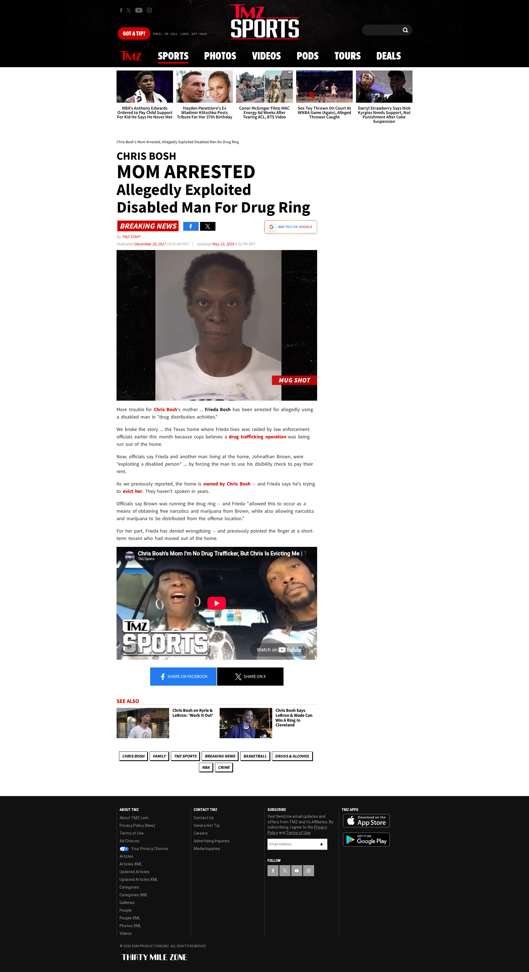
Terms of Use (132, 833)
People (126, 910)
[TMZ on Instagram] (149, 10)
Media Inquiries (207, 848)
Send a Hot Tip (207, 825)
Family (159, 756)
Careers (201, 833)
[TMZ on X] (129, 10)
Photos (220, 56)
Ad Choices (129, 841)
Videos (266, 56)
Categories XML (134, 895)
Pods (308, 56)
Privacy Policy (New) (137, 825)
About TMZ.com (134, 818)
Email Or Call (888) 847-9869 (180, 34)
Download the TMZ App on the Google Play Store (366, 840)
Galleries (127, 902)
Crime (224, 767)
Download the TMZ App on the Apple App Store (366, 821)
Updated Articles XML (139, 879)
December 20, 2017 (150, 243)
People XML (130, 918)
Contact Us (204, 818)
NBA (206, 767)
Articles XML (131, 864)
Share (187, 676)
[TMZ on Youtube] (139, 10)
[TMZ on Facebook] (121, 10)
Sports (173, 56)
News (130, 56)
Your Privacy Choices (149, 848)
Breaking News (220, 756)
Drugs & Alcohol (292, 756)
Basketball (255, 756)
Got (134, 33)
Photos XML (130, 926)
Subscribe (321, 844)
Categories (129, 887)
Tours (347, 56)
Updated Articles (134, 872)
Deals (388, 56)
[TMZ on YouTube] (296, 870)
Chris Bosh (133, 756)
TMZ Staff (131, 236)
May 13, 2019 (223, 243)
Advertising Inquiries (212, 841)
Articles (126, 856)
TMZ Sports (185, 756)
